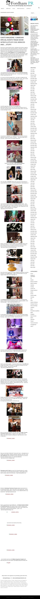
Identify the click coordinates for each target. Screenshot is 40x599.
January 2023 (33, 126)
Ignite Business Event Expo (15, 583)
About (2, 8)
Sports (32, 317)
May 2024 (32, 105)
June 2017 (33, 222)
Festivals (32, 297)
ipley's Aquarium (4, 585)
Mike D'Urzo (10, 586)
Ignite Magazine (25, 583)
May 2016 (32, 243)
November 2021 (34, 145)
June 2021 (33, 150)
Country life (33, 288)
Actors (32, 273)
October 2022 (33, 131)
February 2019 (33, 190)
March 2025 (33, 93)
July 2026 (32, 69)
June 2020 (33, 167)
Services (8, 8)
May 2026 (32, 73)
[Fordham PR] (20, 3)
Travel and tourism (34, 322)
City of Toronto (16, 581)
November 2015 (34, 253)
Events (13, 580)
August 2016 (33, 238)
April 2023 (32, 123)
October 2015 (33, 255)
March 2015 (33, 267)
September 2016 (34, 236)
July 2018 (32, 200)
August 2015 (33, 258)
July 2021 (32, 148)
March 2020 (33, 169)
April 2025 (32, 92)
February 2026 (33, 75)
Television (32, 319)
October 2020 (33, 164)
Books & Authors (34, 283)
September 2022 (34, 133)
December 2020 (34, 160)
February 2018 (33, 208)
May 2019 (32, 184)
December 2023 (34, 112)
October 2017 (33, 215)
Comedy (32, 286)
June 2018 (33, 202)
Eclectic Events (17, 582)
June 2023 (33, 121)
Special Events (18, 580)
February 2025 (33, 95)
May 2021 (32, 152)
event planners (24, 582)
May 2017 (32, 224)
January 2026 (33, 76)
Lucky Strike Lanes (11, 585)
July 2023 (32, 119)
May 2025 (32, 90)
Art (31, 278)
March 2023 (33, 124)
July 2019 (32, 181)
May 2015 (32, 263)
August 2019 (33, 179)
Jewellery (32, 307)
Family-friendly (33, 295)
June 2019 (33, 183)
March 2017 (33, 227)
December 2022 (34, 128)
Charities (32, 285)
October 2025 (33, 81)
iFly (9, 583)
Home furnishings (34, 305)
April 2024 (32, 107)
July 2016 (32, 239)
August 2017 (33, 219)
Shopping (32, 314)
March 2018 (33, 207)
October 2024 (33, 100)
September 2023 (34, 116)
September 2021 (34, 147)
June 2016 (33, 241)
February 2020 (33, 171)
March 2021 (33, 155)
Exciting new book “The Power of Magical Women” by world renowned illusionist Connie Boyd (35, 37)
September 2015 (34, 257)
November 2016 (34, 233)
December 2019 (34, 174)
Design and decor (7, 580)
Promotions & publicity (35, 310)
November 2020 (34, 162)
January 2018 (33, 210)
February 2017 (33, 229)
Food (31, 300)
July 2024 (32, 104)
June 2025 (33, 88)
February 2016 (33, 248)
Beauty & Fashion (34, 281)
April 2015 (32, 265)
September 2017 (34, 217)
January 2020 (33, 172)
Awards (32, 279)
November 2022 (34, 130)
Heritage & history (34, 303)
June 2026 (33, 71)
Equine (32, 291)
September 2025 (34, 83)
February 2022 (33, 140)
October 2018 (33, 195)
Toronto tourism (17, 586)
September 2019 (34, 178)
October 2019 (33, 176)
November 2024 (34, 99)
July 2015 (32, 260)
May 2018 (32, 203)
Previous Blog (20, 8)
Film (31, 298)
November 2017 (34, 214)
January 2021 (33, 159)
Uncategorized (33, 324)
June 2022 (33, 135)
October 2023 (33, 114)
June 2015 (33, 262)
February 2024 (33, 109)
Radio (32, 312)
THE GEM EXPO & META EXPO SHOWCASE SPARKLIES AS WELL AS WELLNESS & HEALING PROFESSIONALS (35, 29)
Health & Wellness (34, 302)
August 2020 (33, 166)
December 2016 (34, 231)
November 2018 (34, 193)
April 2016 (32, 245)
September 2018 (34, 196)
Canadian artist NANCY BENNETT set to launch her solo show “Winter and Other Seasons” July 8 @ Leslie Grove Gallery (35, 52)
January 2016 (33, 250)
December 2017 (34, 212)
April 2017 (32, 226)
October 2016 (33, 234)
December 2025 (34, 78)
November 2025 (34, 80)
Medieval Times (18, 585)
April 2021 (32, 154)
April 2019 (32, 186)
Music (32, 309)
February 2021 (33, 157)
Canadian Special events (8, 581)
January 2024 (33, 111)
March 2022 (33, 138)
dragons (12, 582)
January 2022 (33, 142)
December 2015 (34, 251)
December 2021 (34, 143)
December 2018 (34, 191)
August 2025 (33, 85)
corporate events (6, 582)
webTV (32, 326)
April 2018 (32, 205)
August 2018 (33, 198)
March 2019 (33, 188)
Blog (14, 8)
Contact (28, 8)
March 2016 (33, 246)
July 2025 (32, 87)
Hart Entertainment (4, 583)
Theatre (32, 321)
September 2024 (34, 102)
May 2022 (32, 136)
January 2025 (33, 97)
